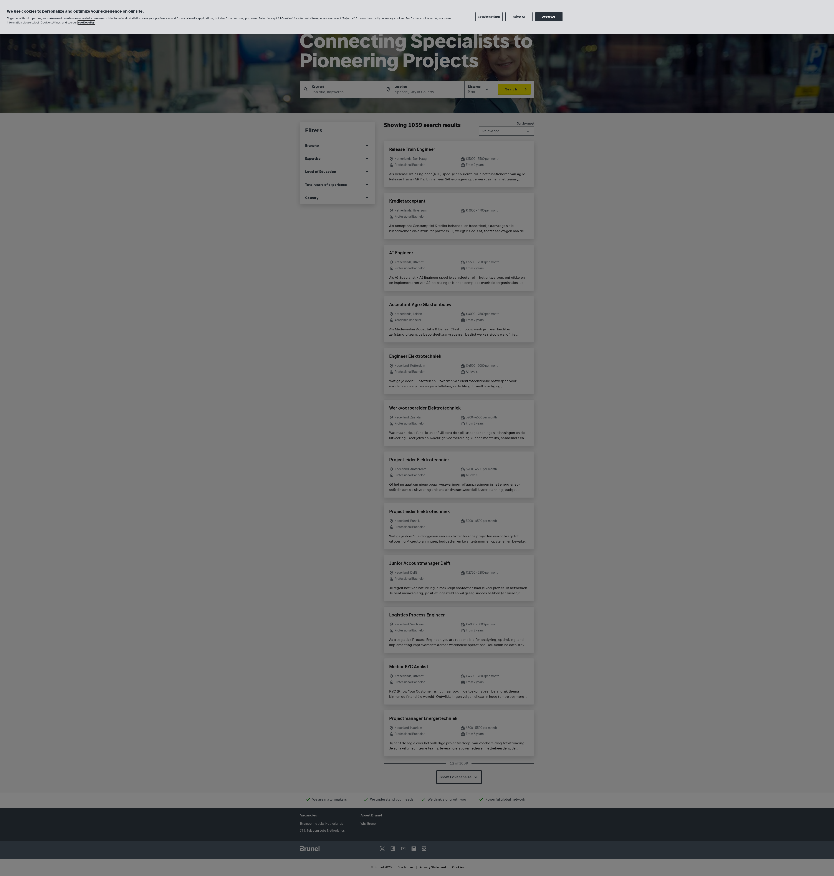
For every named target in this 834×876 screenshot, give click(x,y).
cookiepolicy (86, 22)
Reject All (519, 16)
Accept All (548, 16)
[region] (417, 17)
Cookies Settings (489, 16)
